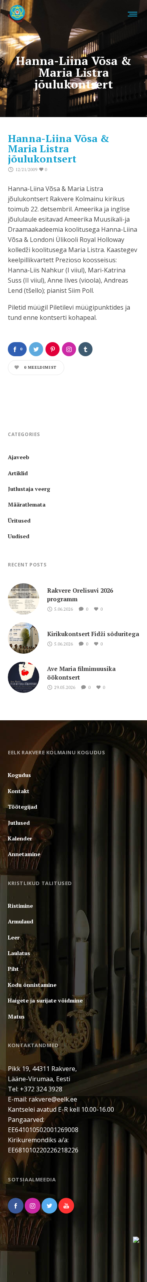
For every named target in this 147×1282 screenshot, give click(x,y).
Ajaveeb (18, 457)
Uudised (18, 536)
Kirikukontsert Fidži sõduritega (93, 634)
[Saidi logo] (17, 13)
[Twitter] (49, 1205)
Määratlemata (26, 504)
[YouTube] (66, 1205)
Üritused (19, 520)
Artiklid (18, 473)
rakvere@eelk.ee (53, 1099)
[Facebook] (16, 1205)
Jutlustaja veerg (29, 488)
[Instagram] (32, 1205)
